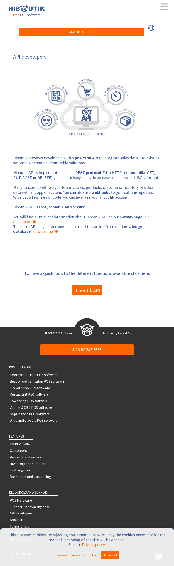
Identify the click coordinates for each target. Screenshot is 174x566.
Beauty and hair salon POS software (37, 381)
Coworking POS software (29, 401)
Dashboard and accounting (30, 477)
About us (16, 520)
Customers (18, 450)
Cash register (20, 470)
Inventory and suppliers (28, 463)
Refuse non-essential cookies (78, 555)
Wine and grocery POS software (34, 420)
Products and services (26, 457)
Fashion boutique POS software (34, 375)
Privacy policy (93, 544)
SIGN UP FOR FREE (81, 32)
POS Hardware (21, 500)
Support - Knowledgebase (30, 506)
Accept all (110, 555)
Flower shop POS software (30, 388)
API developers (21, 513)
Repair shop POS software (30, 414)
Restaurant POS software (29, 394)
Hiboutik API (87, 290)
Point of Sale (20, 444)
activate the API (46, 231)
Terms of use (20, 526)
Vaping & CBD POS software (31, 407)
